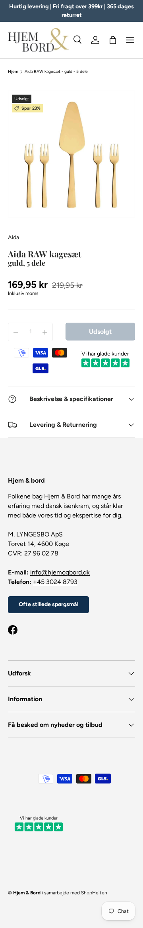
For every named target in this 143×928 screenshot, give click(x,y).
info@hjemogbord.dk (60, 572)
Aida (13, 237)
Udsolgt (100, 331)
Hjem (13, 72)
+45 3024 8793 (55, 582)
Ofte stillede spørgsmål (48, 604)
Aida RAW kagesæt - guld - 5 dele (56, 72)
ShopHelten (94, 893)
